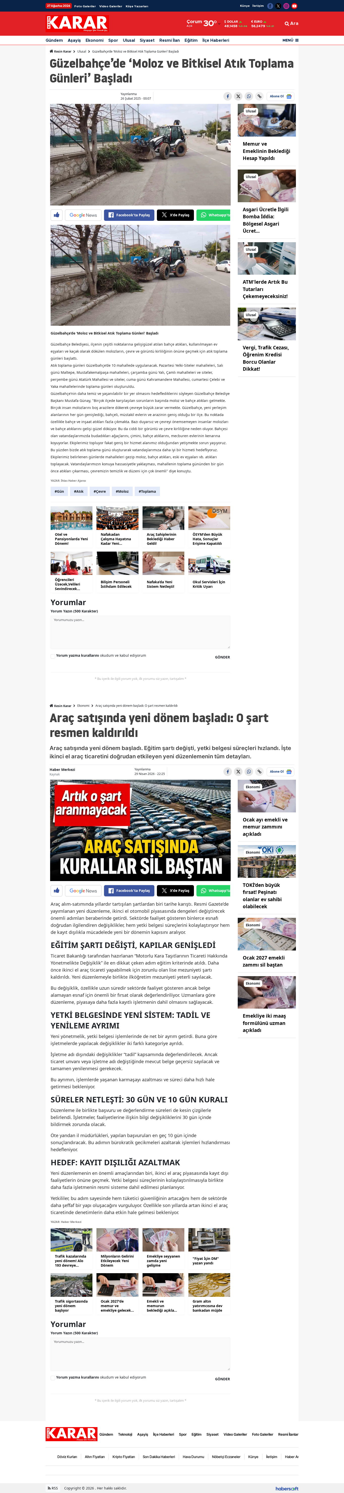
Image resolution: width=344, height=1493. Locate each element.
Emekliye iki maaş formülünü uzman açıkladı (264, 1023)
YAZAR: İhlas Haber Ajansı (68, 480)
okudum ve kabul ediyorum (101, 655)
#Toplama (147, 491)
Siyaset (147, 40)
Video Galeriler (110, 6)
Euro (258, 21)
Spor (113, 40)
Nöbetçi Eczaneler (226, 1457)
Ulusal (129, 40)
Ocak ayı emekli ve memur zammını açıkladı (265, 826)
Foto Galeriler (85, 6)
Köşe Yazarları (137, 6)
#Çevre (100, 491)
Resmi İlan (169, 40)
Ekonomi (95, 40)
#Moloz (122, 491)
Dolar (232, 21)
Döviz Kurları (67, 1457)
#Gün (59, 491)
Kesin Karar (62, 51)
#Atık (79, 491)
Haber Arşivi (294, 1457)
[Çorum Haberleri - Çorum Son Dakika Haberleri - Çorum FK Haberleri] (71, 1433)
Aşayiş (74, 40)
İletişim (258, 5)
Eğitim (191, 40)
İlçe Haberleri (215, 40)
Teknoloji (125, 1434)
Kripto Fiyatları (124, 1457)
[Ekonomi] (267, 795)
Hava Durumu (193, 1457)
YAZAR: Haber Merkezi (66, 1222)
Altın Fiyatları (95, 1457)
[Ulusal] (267, 120)
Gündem (54, 40)
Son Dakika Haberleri (159, 1457)
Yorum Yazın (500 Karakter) (74, 611)
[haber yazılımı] (287, 1488)
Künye (245, 5)
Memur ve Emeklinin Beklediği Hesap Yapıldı (266, 151)
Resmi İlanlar (288, 1434)
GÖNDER (222, 657)
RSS (54, 1488)
